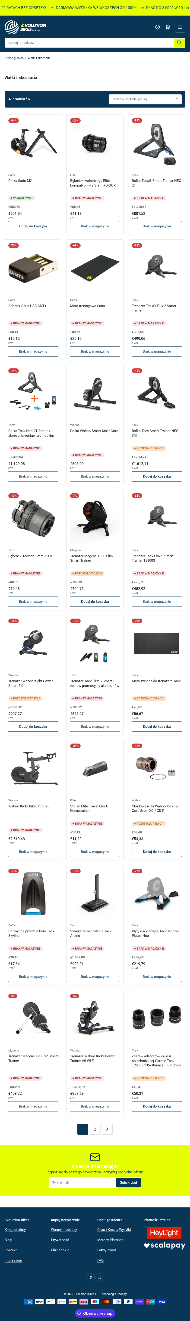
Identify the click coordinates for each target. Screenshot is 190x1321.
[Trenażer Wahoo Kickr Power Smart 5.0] (33, 644)
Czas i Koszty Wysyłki (114, 1230)
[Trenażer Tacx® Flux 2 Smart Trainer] (157, 268)
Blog (8, 1240)
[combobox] (95, 43)
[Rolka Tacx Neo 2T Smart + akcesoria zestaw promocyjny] (33, 393)
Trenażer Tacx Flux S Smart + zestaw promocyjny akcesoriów (94, 683)
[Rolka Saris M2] (33, 143)
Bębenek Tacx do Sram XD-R (30, 556)
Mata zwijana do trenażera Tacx (156, 681)
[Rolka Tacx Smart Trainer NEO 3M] (157, 393)
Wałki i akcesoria (39, 58)
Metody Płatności (110, 1240)
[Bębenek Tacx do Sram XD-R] (33, 518)
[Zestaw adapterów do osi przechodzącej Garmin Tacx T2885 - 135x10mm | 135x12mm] (157, 1019)
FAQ (100, 1260)
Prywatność (60, 1240)
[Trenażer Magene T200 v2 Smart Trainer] (33, 1019)
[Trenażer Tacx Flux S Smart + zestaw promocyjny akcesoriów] (95, 644)
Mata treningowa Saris (87, 306)
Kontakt (11, 1250)
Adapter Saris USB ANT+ (27, 306)
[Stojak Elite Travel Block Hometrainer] (95, 768)
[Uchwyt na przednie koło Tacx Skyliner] (33, 894)
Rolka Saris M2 (20, 181)
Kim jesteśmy (15, 1230)
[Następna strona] (107, 1129)
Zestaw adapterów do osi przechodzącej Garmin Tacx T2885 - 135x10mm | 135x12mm (156, 1060)
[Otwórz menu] (180, 27)
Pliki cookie (60, 1250)
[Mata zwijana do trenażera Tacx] (157, 644)
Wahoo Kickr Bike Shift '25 (28, 806)
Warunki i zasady (64, 1230)
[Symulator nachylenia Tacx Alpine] (95, 894)
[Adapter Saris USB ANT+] (33, 268)
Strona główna (14, 58)
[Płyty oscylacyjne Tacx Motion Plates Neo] (157, 894)
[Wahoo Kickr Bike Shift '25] (33, 768)
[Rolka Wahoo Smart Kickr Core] (95, 393)
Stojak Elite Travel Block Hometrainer (89, 808)
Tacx (135, 175)
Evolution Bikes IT (86, 1294)
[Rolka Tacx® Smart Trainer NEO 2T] (157, 143)
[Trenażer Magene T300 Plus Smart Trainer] (95, 518)
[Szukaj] (179, 43)
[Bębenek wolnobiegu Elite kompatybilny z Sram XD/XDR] (95, 143)
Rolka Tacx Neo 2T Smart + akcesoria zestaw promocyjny (31, 433)
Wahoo (74, 425)
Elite (73, 175)
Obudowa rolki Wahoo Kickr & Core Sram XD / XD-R (155, 808)
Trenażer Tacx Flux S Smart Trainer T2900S (153, 558)
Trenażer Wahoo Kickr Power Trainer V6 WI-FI (92, 1058)
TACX (12, 925)
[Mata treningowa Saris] (95, 268)
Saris (11, 175)
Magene (75, 550)
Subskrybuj (128, 1182)
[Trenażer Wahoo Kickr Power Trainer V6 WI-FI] (95, 1019)
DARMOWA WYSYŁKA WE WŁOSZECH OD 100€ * (87, 8)
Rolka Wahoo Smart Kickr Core (94, 431)
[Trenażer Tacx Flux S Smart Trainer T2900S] (157, 518)
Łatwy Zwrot (106, 1250)
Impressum (13, 1260)
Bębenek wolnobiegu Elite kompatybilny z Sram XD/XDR (93, 183)
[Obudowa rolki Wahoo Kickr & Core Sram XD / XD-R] (157, 768)
